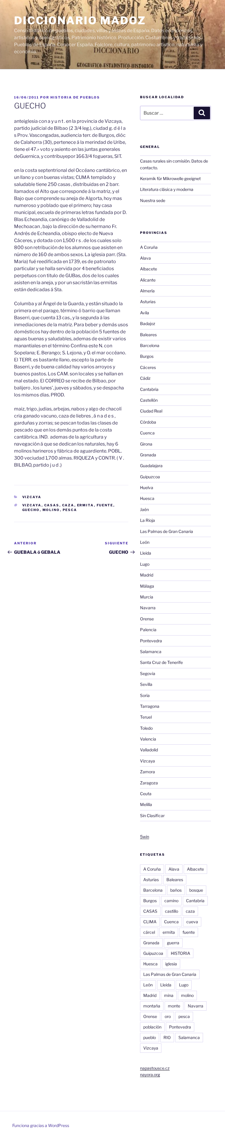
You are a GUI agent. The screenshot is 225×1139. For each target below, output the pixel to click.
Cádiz (145, 378)
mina (168, 995)
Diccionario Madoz (80, 20)
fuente (105, 505)
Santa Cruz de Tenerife (161, 662)
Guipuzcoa (150, 476)
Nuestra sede (152, 200)
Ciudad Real (151, 410)
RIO (167, 1037)
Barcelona (149, 345)
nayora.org (150, 1074)
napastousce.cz (155, 1068)
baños (176, 890)
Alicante (148, 279)
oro (168, 1016)
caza (68, 505)
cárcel (149, 932)
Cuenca (147, 432)
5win (144, 836)
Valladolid (149, 749)
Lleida (145, 552)
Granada (148, 454)
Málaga (147, 586)
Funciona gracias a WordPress (40, 1125)
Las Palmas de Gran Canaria (166, 531)
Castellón (149, 400)
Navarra (148, 607)
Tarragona (149, 706)
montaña (151, 1005)
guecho (31, 510)
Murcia (146, 596)
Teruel (146, 717)
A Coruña (149, 247)
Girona (146, 443)
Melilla (146, 804)
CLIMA (149, 921)
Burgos (147, 356)
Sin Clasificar (152, 815)
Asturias (148, 301)
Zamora (147, 771)
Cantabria (149, 389)
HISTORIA (180, 953)
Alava (145, 258)
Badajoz (147, 323)
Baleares (148, 334)
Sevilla (146, 684)
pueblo (149, 1037)
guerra (173, 942)
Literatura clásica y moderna (166, 189)
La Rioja (147, 520)
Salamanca (150, 651)
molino (51, 510)
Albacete (148, 268)
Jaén (144, 509)
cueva (192, 921)
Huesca (147, 498)
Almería (147, 290)
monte (174, 1005)
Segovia (147, 673)
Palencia (148, 629)
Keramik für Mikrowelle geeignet (170, 178)
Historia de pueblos (75, 97)
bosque (196, 890)
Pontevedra (151, 640)
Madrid (146, 574)
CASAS (51, 505)
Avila (144, 312)
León (144, 542)
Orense (147, 618)
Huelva (146, 487)
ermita (85, 505)
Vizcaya (32, 497)
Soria (145, 695)
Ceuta (145, 793)
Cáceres (148, 367)
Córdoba (148, 422)
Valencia (148, 738)
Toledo (146, 728)
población (152, 1026)
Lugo (144, 564)
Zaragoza (149, 782)
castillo (171, 911)
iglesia (171, 963)
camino (171, 900)
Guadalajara (151, 465)
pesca (70, 510)
